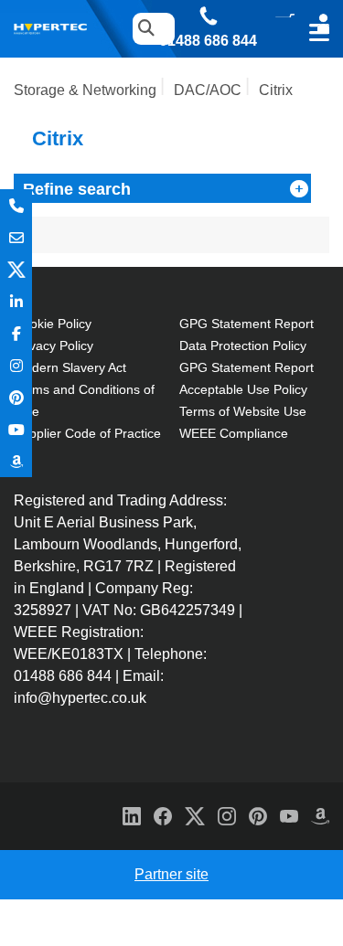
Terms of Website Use (242, 411)
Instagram (16, 365)
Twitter (16, 269)
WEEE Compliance (233, 433)
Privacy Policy (53, 345)
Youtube (16, 429)
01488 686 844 (208, 41)
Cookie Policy (52, 323)
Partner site (171, 874)
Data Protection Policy (242, 345)
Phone (16, 205)
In (16, 301)
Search (142, 29)
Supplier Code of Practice (87, 433)
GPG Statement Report (246, 323)
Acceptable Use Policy (243, 389)
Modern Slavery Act (70, 367)
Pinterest (16, 397)
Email (16, 237)
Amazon (16, 461)
